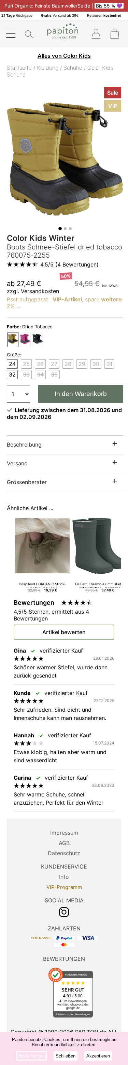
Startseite (19, 67)
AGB (64, 842)
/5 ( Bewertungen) (69, 264)
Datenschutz (64, 853)
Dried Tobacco (30, 326)
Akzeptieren (98, 1056)
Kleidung (47, 67)
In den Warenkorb (81, 393)
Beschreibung (24, 444)
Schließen (65, 1056)
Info (64, 876)
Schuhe (72, 67)
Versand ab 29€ (60, 15)
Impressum (64, 832)
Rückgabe (16, 15)
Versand (17, 463)
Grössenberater (27, 482)
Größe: (14, 354)
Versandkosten (40, 291)
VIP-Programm (64, 887)
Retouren (104, 15)
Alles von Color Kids (64, 55)
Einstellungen (31, 1056)
